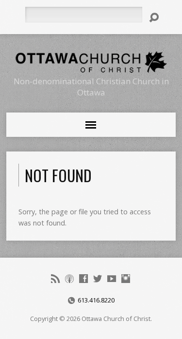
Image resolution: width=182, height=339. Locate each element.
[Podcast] (69, 278)
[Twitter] (97, 278)
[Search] (154, 17)
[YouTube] (111, 278)
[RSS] (55, 278)
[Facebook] (83, 278)
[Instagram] (125, 278)
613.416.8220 (96, 300)
